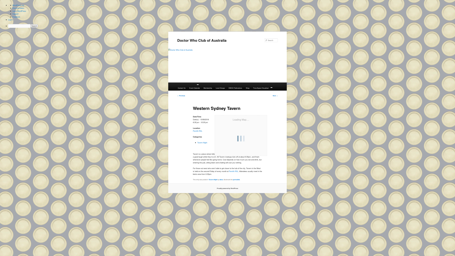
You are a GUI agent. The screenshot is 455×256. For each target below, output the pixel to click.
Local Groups (220, 88)
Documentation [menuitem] (18, 8)
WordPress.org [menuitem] (18, 5)
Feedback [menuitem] (16, 17)
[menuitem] (230, 26)
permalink (236, 179)
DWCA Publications (235, 88)
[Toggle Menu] (198, 84)
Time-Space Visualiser (261, 88)
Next (275, 96)
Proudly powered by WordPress (227, 188)
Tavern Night (202, 142)
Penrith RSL (197, 131)
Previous (181, 96)
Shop (247, 88)
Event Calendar (194, 88)
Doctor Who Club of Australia (202, 40)
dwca (221, 179)
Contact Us (182, 88)
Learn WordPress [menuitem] (19, 11)
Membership (208, 88)
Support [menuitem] (15, 14)
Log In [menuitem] (10, 19)
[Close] (271, 87)
